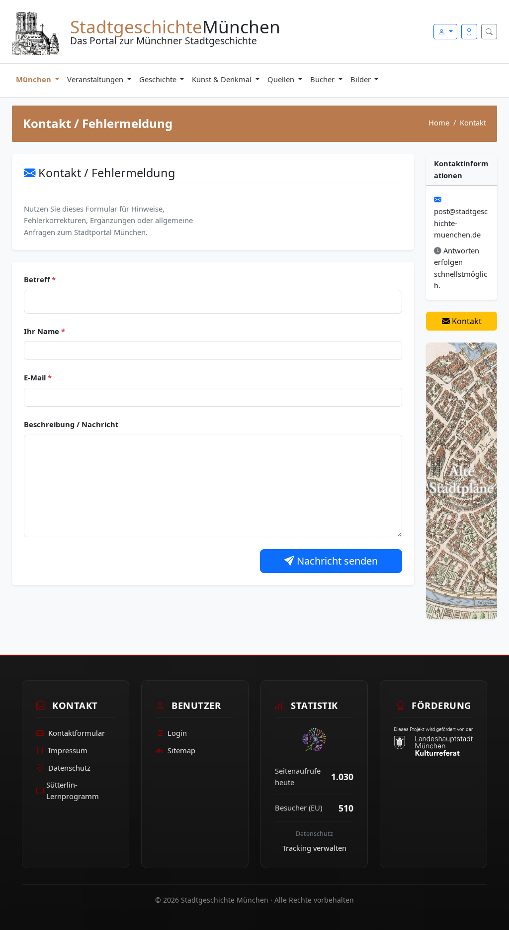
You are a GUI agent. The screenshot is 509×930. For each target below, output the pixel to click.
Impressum (67, 750)
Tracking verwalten (314, 848)
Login (177, 733)
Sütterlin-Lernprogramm (72, 790)
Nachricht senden (336, 561)
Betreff (40, 279)
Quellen (281, 79)
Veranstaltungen (96, 79)
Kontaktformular (76, 733)
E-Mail (38, 377)
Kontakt (466, 321)
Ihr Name (44, 331)
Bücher (323, 79)
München (34, 79)
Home (438, 122)
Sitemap (181, 750)
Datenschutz (69, 768)
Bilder (361, 79)
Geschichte (158, 79)
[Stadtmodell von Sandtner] (461, 479)
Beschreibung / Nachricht (71, 424)
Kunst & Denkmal (223, 79)
